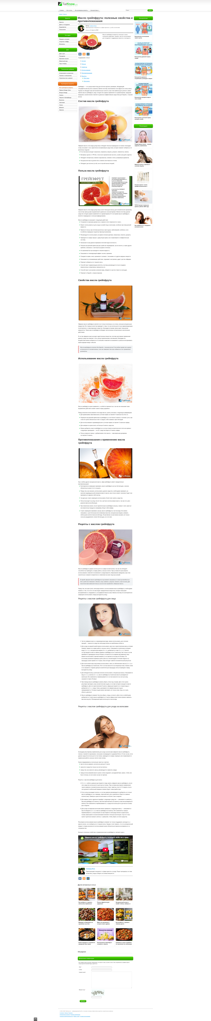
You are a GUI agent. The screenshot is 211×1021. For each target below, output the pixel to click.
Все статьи (69, 10)
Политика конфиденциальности (66, 1016)
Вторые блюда (63, 92)
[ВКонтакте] (80, 54)
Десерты (61, 107)
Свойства (84, 67)
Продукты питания (64, 39)
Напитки (61, 110)
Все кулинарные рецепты (81, 10)
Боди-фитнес (62, 27)
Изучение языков (64, 58)
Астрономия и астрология (66, 73)
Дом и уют (62, 53)
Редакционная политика (65, 1014)
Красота (65, 14)
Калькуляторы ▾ (94, 10)
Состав (84, 61)
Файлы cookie (76, 1016)
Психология (62, 29)
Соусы (61, 105)
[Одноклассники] (84, 54)
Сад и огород (62, 63)
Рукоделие (62, 56)
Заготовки (62, 102)
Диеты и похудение (64, 24)
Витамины (62, 44)
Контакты (71, 1012)
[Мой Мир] (88, 54)
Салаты (61, 95)
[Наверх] (35, 1019)
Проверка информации (75, 1014)
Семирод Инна (93, 25)
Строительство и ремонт (66, 78)
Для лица (86, 78)
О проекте (62, 1012)
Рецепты (84, 76)
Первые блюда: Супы (65, 90)
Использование (86, 70)
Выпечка (61, 100)
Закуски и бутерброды (65, 97)
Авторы (66, 1012)
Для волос (87, 81)
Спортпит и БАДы (64, 41)
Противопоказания (87, 73)
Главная (62, 10)
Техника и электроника (65, 75)
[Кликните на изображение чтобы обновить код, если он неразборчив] (98, 995)
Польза (84, 64)
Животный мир (63, 61)
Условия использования (85, 1016)
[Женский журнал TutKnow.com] (68, 4)
